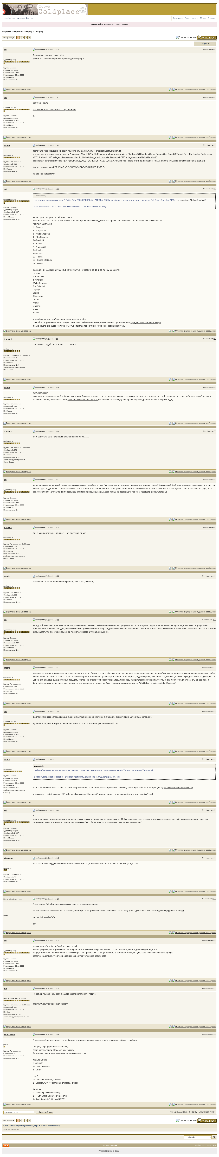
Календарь (178, 18)
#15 (214, 810)
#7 (215, 431)
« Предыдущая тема (178, 1112)
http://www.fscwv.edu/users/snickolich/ (50, 1004)
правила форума (25, 18)
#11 (214, 619)
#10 (214, 576)
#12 (214, 667)
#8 (215, 479)
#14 (214, 759)
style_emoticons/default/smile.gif (146, 322)
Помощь (211, 18)
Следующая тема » (207, 1112)
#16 (214, 858)
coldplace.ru (9, 18)
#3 (215, 145)
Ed (5, 988)
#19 (214, 988)
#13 (214, 711)
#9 (215, 527)
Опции (204, 43)
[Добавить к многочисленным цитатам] (170, 89)
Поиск (203, 18)
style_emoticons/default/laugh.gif (105, 151)
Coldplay (28, 31)
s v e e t (8, 339)
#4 (215, 189)
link (34, 924)
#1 (215, 49)
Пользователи (191, 18)
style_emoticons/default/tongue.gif (81, 794)
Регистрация (121, 24)
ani (5, 50)
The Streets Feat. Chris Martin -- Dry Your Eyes (54, 109)
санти (7, 759)
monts (7, 145)
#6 (215, 387)
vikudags (8, 858)
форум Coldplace (13, 31)
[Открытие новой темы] (207, 37)
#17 (214, 899)
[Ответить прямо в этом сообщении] (194, 89)
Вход (112, 24)
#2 (215, 97)
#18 (214, 940)
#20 (214, 1034)
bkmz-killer (9, 1034)
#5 (215, 339)
